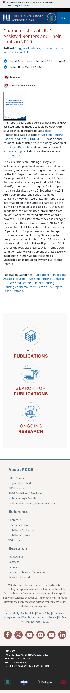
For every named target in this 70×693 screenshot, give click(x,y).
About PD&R (20, 469)
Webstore (14, 540)
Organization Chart (19, 483)
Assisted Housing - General (46, 279)
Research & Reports (19, 577)
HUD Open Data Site (16, 147)
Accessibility (12, 613)
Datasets (13, 561)
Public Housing (44, 283)
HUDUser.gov (11, 155)
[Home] (30, 17)
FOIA (54, 613)
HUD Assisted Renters (17, 283)
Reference (18, 511)
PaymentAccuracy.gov (37, 621)
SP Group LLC (20, 52)
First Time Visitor (18, 525)
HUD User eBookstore (21, 530)
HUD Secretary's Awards (22, 498)
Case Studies (15, 556)
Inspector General (47, 617)
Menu (63, 17)
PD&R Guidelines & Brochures (25, 493)
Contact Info (27, 613)
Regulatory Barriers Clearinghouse (28, 572)
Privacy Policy (43, 613)
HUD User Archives (19, 535)
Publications (42, 275)
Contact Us (14, 520)
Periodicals (14, 567)
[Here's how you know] (35, 4)
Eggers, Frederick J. (30, 48)
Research (17, 548)
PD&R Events (16, 488)
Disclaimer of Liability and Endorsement (31, 503)
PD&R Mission (16, 478)
